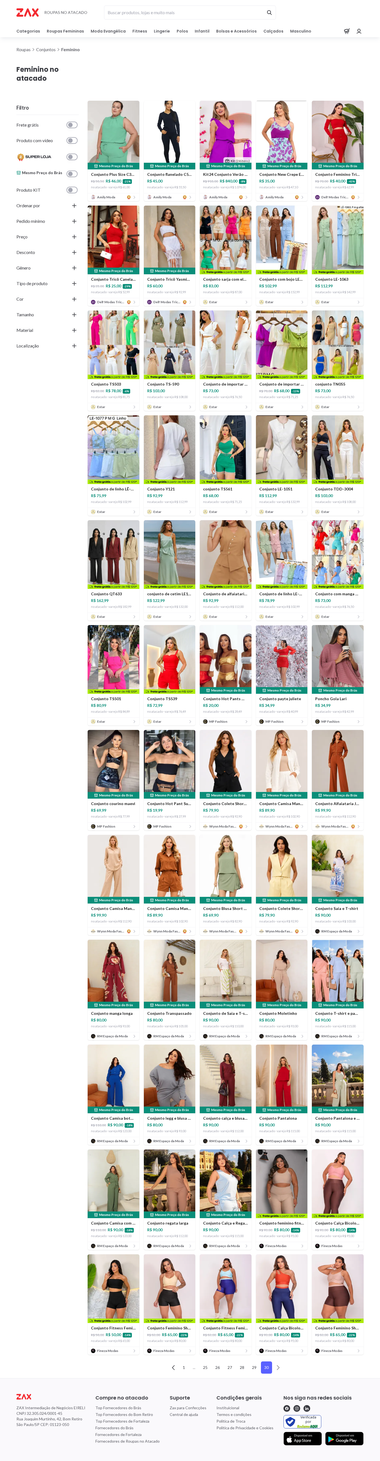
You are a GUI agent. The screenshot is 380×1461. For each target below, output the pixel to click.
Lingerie (162, 31)
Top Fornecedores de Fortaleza (122, 1421)
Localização (27, 345)
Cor (20, 299)
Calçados (273, 31)
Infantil (202, 31)
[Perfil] (359, 31)
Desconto (25, 252)
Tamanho (25, 314)
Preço (22, 236)
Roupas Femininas (65, 31)
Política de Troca (230, 1421)
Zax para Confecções (188, 1407)
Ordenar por (28, 205)
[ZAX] (27, 12)
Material (24, 330)
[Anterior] (173, 1367)
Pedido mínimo (30, 221)
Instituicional (227, 1407)
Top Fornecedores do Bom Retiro (124, 1414)
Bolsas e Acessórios (236, 31)
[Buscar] (269, 12)
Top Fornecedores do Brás (118, 1407)
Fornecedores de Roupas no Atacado (127, 1441)
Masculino (300, 31)
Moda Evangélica (108, 31)
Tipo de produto (32, 283)
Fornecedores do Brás (114, 1427)
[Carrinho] (346, 31)
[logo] (50, 1397)
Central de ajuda (184, 1414)
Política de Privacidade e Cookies (244, 1427)
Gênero (23, 267)
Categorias (28, 31)
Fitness (139, 31)
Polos (182, 31)
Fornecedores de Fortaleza (118, 1434)
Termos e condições (233, 1414)
